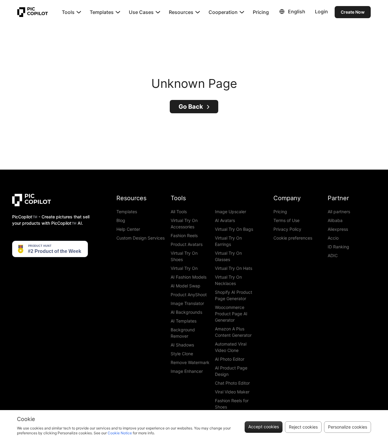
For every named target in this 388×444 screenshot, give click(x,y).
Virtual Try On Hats (233, 268)
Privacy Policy (287, 229)
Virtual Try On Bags (234, 229)
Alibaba (335, 220)
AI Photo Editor (229, 359)
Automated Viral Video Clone (230, 347)
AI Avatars (225, 220)
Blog (120, 220)
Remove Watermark (190, 362)
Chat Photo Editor (232, 383)
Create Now (353, 12)
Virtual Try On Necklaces (228, 280)
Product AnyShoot (189, 294)
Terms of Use (286, 220)
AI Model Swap (185, 285)
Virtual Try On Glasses (228, 256)
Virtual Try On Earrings (228, 241)
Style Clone (182, 353)
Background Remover (183, 333)
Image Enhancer (187, 371)
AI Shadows (182, 344)
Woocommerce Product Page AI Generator (231, 314)
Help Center (128, 229)
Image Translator (187, 303)
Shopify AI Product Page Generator (233, 295)
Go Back (191, 106)
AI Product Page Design (231, 371)
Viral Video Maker (232, 391)
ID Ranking (338, 246)
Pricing (261, 12)
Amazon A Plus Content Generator (233, 332)
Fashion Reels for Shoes (232, 403)
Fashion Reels (184, 235)
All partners (339, 211)
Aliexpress (338, 229)
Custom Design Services (140, 237)
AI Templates (183, 320)
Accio (333, 237)
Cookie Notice (120, 433)
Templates (126, 211)
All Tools (179, 211)
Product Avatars (186, 244)
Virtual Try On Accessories (184, 223)
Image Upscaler (230, 211)
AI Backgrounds (186, 312)
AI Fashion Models (188, 277)
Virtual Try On (184, 268)
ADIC (333, 255)
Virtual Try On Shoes (184, 256)
